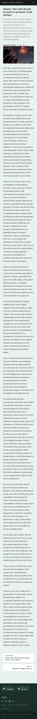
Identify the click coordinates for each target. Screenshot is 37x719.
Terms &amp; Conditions (21, 705)
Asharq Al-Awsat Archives (12, 2)
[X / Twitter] (13, 701)
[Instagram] (6, 701)
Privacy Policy (6, 708)
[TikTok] (2, 701)
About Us (4, 705)
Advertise (10, 705)
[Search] (33, 2)
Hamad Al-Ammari (9, 45)
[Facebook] (9, 701)
